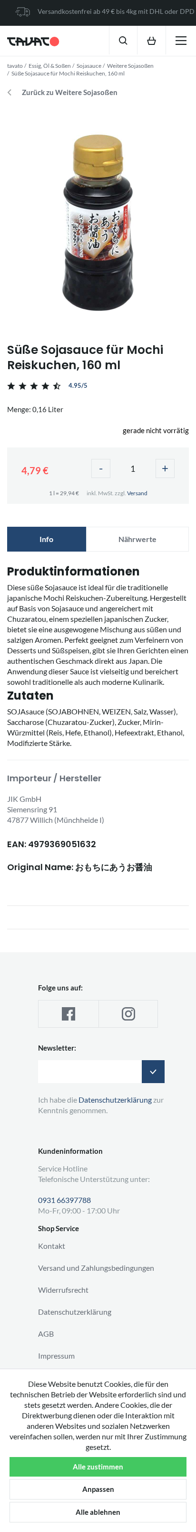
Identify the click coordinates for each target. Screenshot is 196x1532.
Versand (137, 493)
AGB (46, 1333)
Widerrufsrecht (63, 1289)
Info (46, 538)
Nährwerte (137, 538)
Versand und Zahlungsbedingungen (96, 1267)
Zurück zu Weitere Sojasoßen (70, 92)
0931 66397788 (64, 1199)
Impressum (56, 1355)
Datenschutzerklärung (74, 1311)
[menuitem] (123, 40)
